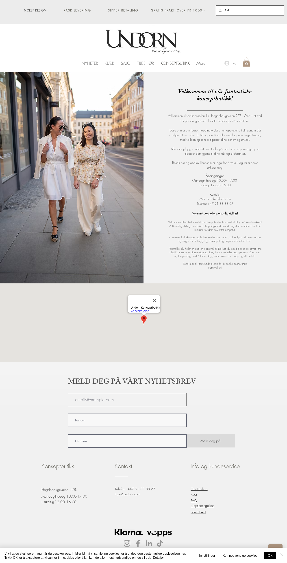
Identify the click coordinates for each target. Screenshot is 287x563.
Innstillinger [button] (207, 555)
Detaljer (158, 557)
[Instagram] (127, 543)
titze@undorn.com (219, 199)
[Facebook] (138, 543)
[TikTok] (160, 543)
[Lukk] (281, 555)
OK (270, 555)
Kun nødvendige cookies (240, 555)
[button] (246, 62)
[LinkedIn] (149, 543)
